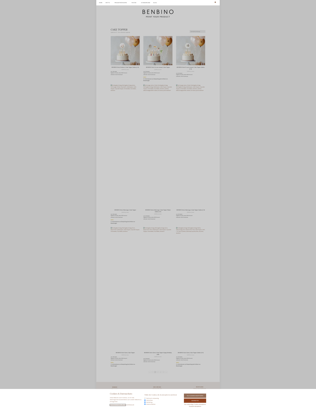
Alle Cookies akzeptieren (195, 395)
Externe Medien (150, 404)
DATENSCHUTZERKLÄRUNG (118, 405)
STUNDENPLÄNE (145, 2)
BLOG (155, 2)
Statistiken (149, 400)
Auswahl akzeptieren (195, 406)
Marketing (149, 402)
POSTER (134, 2)
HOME (100, 2)
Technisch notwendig (152, 398)
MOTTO (108, 2)
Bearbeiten (195, 400)
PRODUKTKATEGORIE (121, 2)
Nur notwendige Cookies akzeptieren (195, 404)
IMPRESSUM (130, 405)
